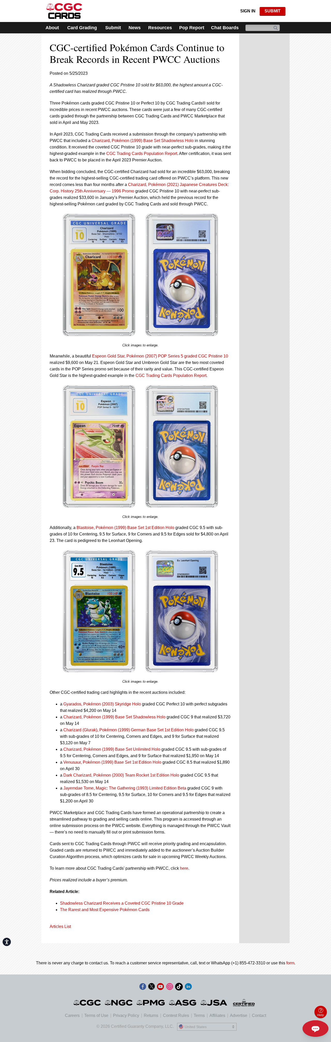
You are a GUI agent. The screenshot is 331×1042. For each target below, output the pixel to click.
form (290, 963)
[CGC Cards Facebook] (143, 987)
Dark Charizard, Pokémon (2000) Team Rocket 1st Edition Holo (121, 775)
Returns (151, 1015)
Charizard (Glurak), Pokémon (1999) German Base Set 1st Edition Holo (128, 730)
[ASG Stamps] (183, 1003)
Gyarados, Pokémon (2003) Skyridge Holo (102, 704)
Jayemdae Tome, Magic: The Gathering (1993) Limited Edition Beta (124, 788)
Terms (199, 1015)
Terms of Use (96, 1015)
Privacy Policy (126, 1015)
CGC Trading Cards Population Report (141, 153)
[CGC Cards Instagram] (170, 987)
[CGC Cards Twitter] (151, 987)
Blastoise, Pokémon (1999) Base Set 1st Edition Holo (125, 527)
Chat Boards (225, 27)
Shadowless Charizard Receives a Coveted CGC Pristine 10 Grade (122, 903)
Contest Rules (176, 1015)
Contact (259, 1015)
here (184, 868)
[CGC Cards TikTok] (179, 987)
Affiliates (217, 1015)
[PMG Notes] (151, 1003)
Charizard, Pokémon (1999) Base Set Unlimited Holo (111, 749)
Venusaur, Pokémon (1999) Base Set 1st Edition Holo (112, 762)
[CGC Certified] (64, 11)
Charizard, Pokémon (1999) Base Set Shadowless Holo (143, 140)
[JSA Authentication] (214, 1003)
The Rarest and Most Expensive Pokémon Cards (104, 909)
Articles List (60, 926)
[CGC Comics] (87, 1003)
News (135, 27)
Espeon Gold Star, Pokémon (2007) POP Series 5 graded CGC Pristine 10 (160, 356)
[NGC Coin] (119, 1003)
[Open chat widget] (315, 1028)
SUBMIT (273, 11)
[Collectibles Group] (244, 1003)
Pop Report (191, 27)
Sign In (247, 11)
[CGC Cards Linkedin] (188, 987)
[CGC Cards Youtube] (160, 987)
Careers (72, 1015)
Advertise (238, 1015)
